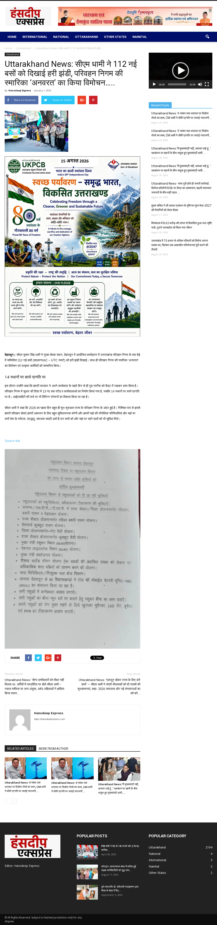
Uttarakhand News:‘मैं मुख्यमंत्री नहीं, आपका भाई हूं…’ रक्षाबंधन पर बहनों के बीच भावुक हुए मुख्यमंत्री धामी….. (118, 788)
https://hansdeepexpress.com (49, 719)
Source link (12, 441)
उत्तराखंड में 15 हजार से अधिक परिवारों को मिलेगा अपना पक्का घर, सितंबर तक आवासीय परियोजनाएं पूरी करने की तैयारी (179, 245)
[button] (207, 37)
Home (12, 37)
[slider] (177, 84)
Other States (115, 37)
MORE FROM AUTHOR (53, 748)
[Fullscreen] (207, 84)
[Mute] (200, 84)
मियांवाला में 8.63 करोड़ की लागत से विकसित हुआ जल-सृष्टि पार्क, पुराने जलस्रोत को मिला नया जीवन (181, 225)
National (61, 37)
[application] (180, 71)
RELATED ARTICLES (20, 748)
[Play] (154, 84)
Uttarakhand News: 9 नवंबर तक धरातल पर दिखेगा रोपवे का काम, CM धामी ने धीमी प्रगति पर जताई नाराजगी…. (25, 787)
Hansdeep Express (19, 90)
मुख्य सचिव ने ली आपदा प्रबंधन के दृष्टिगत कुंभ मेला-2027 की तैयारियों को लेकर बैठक (181, 208)
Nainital (139, 37)
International (34, 37)
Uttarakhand (86, 37)
